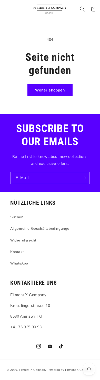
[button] (6, 9)
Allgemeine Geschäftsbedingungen (41, 228)
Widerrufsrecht (23, 240)
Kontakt (17, 252)
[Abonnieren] (83, 178)
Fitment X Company (33, 369)
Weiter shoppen (50, 90)
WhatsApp (19, 263)
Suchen (17, 217)
